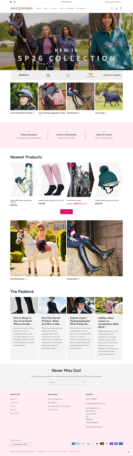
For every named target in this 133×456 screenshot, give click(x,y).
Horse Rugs (100, 113)
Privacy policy (51, 451)
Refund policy (41, 451)
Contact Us (14, 403)
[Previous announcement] (44, 2)
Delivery (13, 406)
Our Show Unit (53, 410)
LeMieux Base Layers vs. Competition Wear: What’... (108, 322)
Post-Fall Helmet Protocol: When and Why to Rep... (51, 320)
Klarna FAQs (14, 413)
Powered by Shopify (29, 451)
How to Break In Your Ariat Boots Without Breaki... (22, 320)
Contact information (74, 451)
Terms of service (61, 451)
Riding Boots (72, 113)
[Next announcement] (88, 2)
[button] (46, 8)
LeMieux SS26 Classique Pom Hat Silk (107, 200)
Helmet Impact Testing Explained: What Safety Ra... (80, 320)
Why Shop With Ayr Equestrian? (59, 406)
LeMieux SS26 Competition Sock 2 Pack (51, 200)
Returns (13, 410)
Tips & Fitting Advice (55, 399)
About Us (13, 399)
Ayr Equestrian (19, 451)
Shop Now (66, 58)
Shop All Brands (112, 75)
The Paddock (52, 403)
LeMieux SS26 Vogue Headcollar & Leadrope (21, 201)
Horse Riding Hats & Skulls (21, 113)
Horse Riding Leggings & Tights (52, 113)
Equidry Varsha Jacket (74, 200)
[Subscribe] (82, 382)
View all (66, 212)
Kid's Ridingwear (17, 279)
